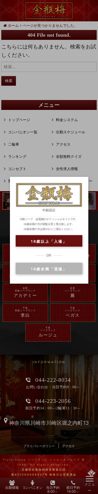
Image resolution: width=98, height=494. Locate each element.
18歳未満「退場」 (49, 269)
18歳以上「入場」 (49, 241)
